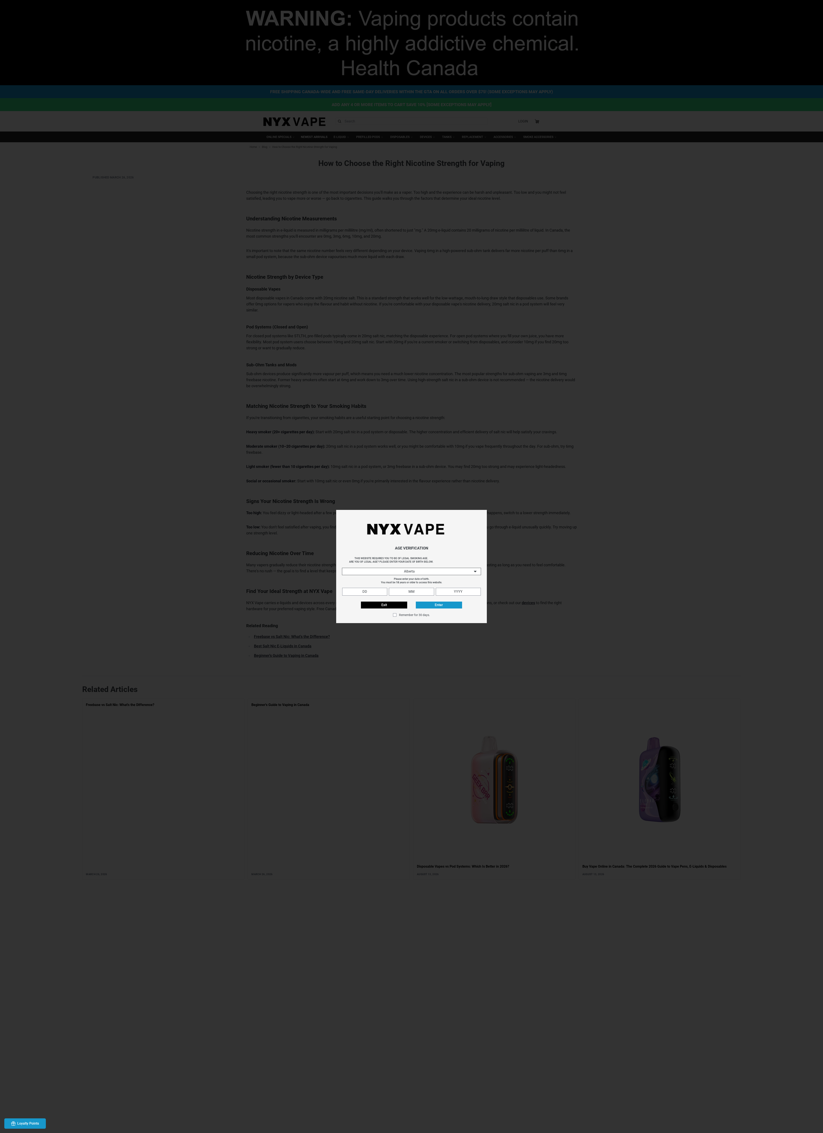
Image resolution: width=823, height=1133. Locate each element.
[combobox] (411, 571)
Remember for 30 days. (414, 615)
